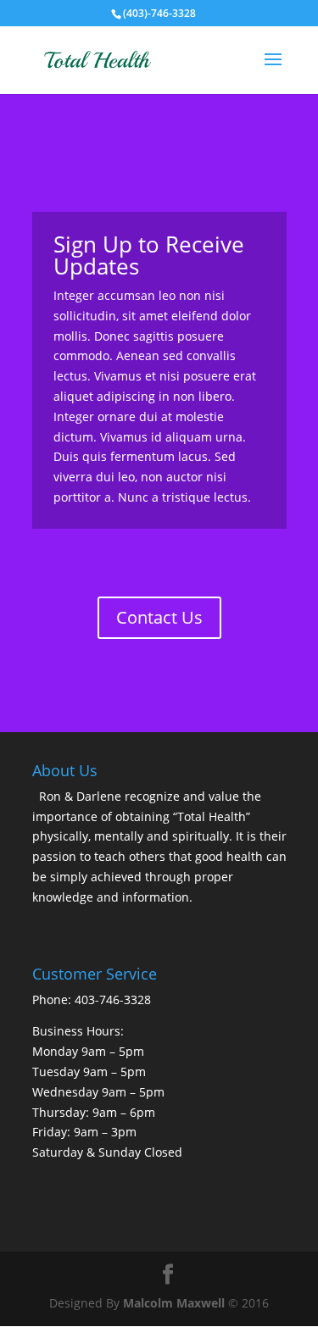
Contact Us (159, 617)
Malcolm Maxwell (174, 1303)
